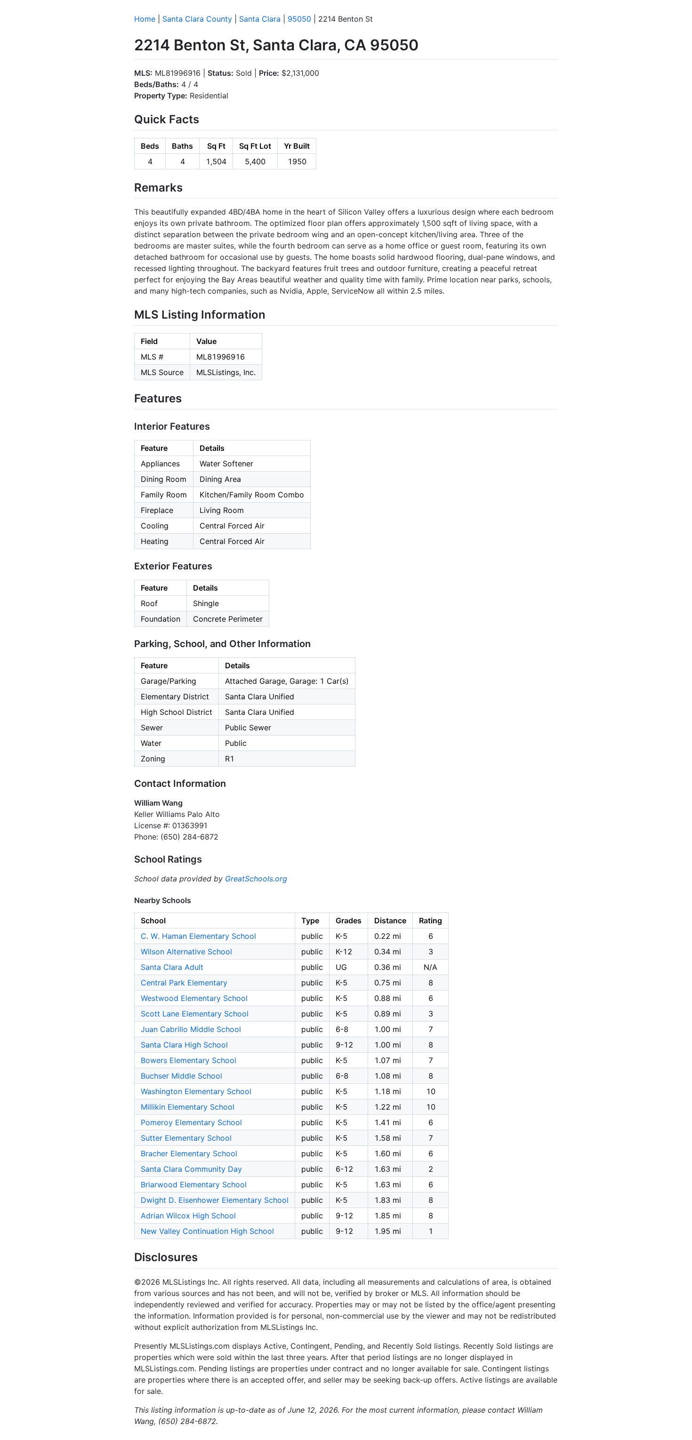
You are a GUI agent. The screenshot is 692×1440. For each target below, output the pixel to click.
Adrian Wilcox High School (188, 1215)
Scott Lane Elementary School (195, 1013)
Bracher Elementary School (189, 1153)
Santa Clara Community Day (191, 1169)
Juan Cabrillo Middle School (191, 1029)
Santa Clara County (197, 19)
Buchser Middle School (181, 1075)
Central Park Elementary (184, 982)
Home (144, 19)
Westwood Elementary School (194, 998)
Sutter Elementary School (186, 1138)
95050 (299, 19)
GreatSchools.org (256, 878)
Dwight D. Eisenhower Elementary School (215, 1200)
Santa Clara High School (184, 1044)
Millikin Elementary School (187, 1107)
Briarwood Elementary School (194, 1184)
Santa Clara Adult (172, 967)
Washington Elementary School (196, 1091)
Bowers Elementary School (188, 1060)
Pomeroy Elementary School (191, 1122)
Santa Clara (260, 19)
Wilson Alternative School (186, 951)
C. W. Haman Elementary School (198, 936)
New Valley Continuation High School (207, 1231)
